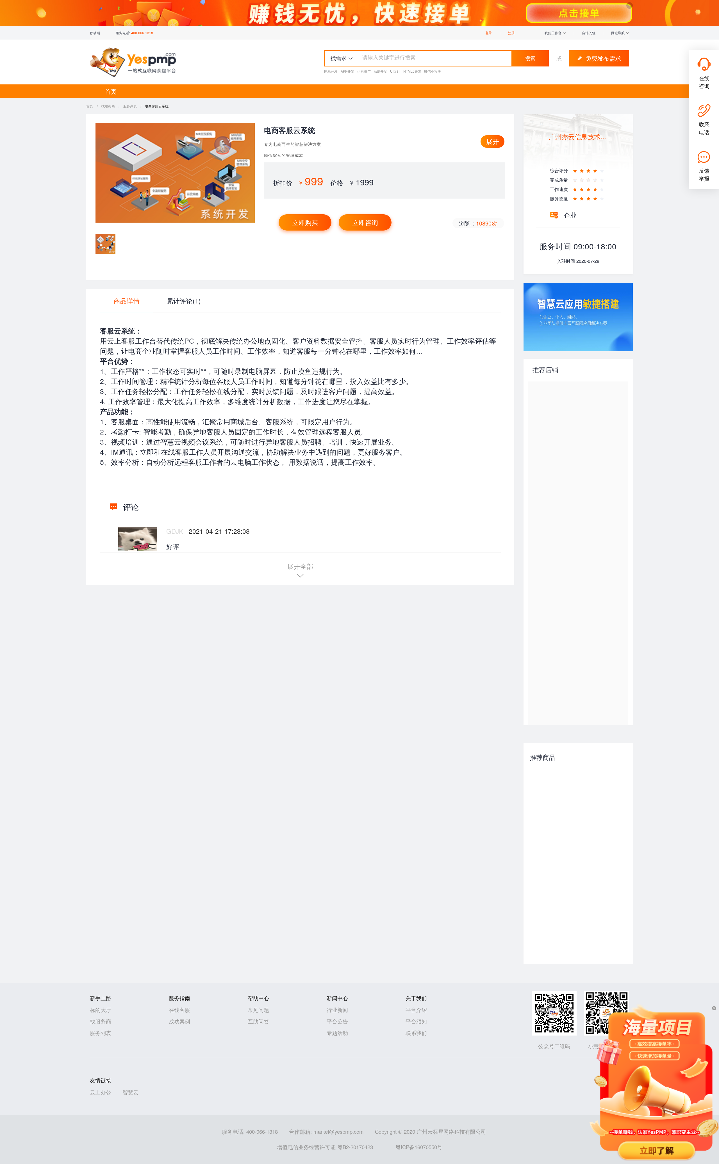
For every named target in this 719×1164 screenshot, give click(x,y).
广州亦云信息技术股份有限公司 (578, 136)
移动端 (95, 32)
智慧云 (130, 1092)
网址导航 (618, 32)
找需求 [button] (339, 58)
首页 (111, 91)
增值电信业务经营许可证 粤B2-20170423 (325, 1147)
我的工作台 (554, 32)
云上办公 (100, 1092)
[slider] (589, 169)
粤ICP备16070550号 (418, 1147)
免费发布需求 (603, 58)
